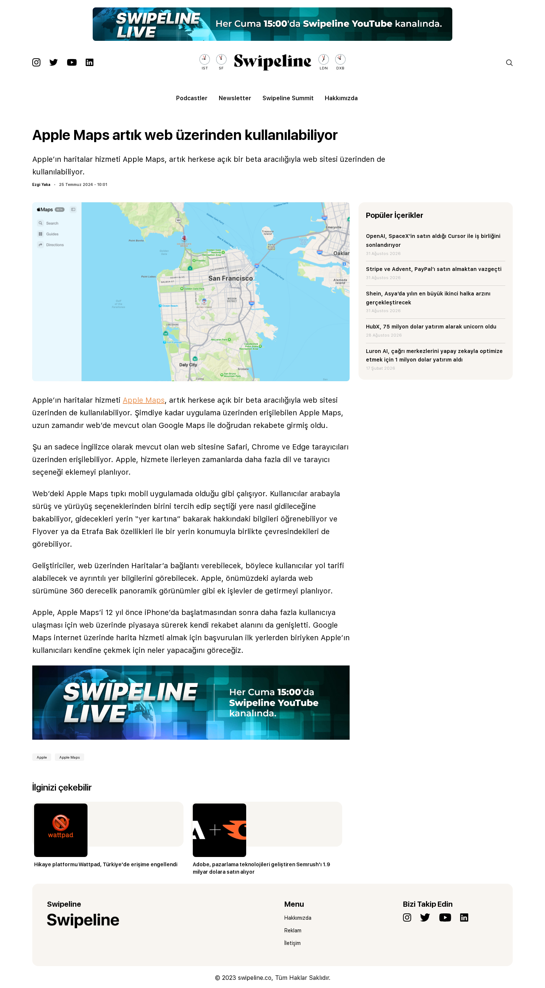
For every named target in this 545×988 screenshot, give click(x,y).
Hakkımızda (341, 98)
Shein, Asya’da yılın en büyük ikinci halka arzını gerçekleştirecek (428, 298)
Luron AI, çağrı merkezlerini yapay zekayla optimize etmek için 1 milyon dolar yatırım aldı (434, 355)
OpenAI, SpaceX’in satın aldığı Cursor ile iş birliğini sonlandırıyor (433, 240)
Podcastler (192, 98)
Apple (42, 757)
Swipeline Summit (288, 98)
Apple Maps (144, 400)
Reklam (292, 930)
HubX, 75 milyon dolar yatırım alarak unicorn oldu (431, 327)
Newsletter (235, 98)
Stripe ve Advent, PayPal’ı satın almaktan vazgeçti (434, 269)
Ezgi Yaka (41, 184)
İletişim (292, 943)
